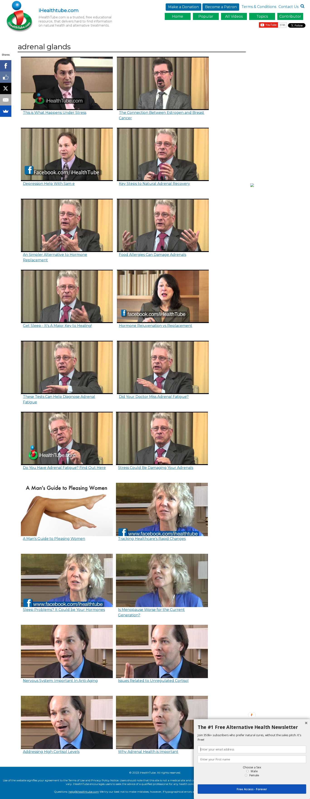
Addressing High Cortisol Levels (51, 752)
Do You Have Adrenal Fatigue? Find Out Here (64, 468)
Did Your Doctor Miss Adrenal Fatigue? (154, 397)
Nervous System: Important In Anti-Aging (60, 681)
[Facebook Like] (5, 77)
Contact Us (288, 7)
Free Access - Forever (252, 789)
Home (177, 16)
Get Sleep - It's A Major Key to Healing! (57, 326)
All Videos (234, 16)
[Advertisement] (279, 110)
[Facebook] (5, 65)
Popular (205, 16)
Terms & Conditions (258, 7)
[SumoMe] (5, 111)
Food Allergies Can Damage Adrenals (152, 254)
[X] (5, 88)
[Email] (5, 99)
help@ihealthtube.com (84, 791)
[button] (252, 727)
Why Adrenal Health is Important (148, 752)
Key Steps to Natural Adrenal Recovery (154, 183)
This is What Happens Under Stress (54, 112)
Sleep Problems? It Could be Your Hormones (64, 610)
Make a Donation (183, 7)
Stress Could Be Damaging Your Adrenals (155, 468)
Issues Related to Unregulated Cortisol (153, 681)
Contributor (290, 16)
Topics (262, 16)
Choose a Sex (252, 767)
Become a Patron (221, 7)
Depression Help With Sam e (49, 183)
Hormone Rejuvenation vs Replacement (155, 326)
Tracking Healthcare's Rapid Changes (152, 539)
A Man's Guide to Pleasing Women (54, 539)
